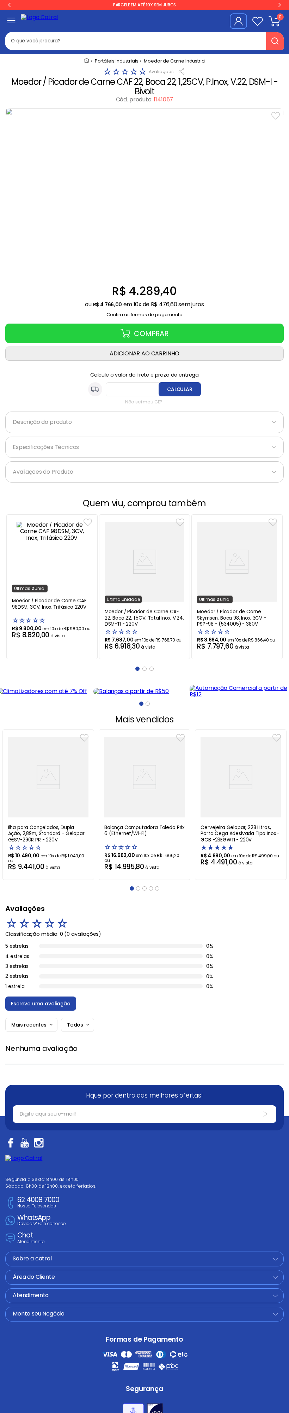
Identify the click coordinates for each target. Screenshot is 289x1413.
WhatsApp (41, 1220)
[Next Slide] (279, 4)
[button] (144, 313)
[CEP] (144, 389)
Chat (31, 1238)
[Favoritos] (257, 21)
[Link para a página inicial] (86, 61)
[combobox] (140, 41)
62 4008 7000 (38, 1202)
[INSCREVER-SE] (260, 1114)
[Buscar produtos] (275, 41)
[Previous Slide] (9, 4)
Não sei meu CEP (144, 402)
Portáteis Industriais (117, 61)
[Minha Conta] (238, 21)
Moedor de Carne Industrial (174, 61)
